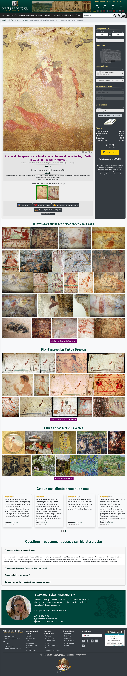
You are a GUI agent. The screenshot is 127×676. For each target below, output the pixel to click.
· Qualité (46, 643)
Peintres (22, 15)
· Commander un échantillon (52, 650)
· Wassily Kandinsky (68, 641)
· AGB (27, 641)
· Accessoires (48, 648)
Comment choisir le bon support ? (17, 575)
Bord (97, 38)
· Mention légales (30, 638)
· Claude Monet (67, 636)
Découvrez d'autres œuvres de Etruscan (63, 419)
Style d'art (38, 15)
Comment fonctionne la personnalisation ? (20, 550)
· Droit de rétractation (31, 645)
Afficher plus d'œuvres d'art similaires (63, 341)
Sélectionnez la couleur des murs (67, 205)
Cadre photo (48, 15)
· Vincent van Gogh (68, 634)
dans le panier (111, 152)
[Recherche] (115, 15)
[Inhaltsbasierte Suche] (119, 15)
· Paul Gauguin (67, 638)
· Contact (28, 636)
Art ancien (18, 20)
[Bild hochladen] (123, 15)
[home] (3, 15)
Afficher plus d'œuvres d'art (63, 478)
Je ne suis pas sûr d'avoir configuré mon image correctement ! (28, 582)
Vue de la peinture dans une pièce (49, 210)
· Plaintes (28, 648)
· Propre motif (48, 636)
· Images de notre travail (51, 645)
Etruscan (25, 20)
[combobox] (110, 40)
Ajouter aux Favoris (43, 205)
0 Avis (52, 214)
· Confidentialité (30, 643)
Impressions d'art (11, 15)
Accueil (4, 20)
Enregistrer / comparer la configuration (110, 115)
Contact (78, 15)
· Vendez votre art (49, 638)
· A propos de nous (31, 650)
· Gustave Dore (67, 645)
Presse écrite (58, 15)
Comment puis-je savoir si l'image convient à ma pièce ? (26, 568)
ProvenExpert (14, 523)
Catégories (30, 15)
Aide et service (69, 15)
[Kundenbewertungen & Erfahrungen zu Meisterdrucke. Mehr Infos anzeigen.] (115, 638)
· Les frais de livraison (50, 641)
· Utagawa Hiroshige (68, 643)
